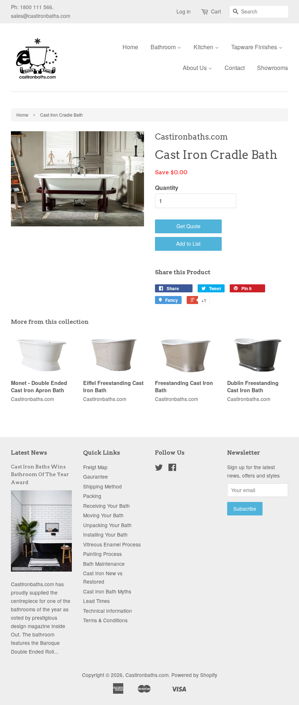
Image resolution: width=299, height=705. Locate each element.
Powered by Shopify (194, 674)
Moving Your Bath (103, 515)
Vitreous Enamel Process (112, 544)
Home (130, 47)
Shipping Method (102, 486)
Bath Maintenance (104, 563)
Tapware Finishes (255, 47)
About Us (195, 67)
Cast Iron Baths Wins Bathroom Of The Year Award (40, 475)
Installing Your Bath (105, 534)
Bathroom (164, 47)
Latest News (29, 452)
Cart (216, 11)
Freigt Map (95, 467)
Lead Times (96, 600)
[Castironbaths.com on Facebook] (172, 468)
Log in (183, 11)
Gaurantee (95, 476)
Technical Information (107, 610)
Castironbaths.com (146, 674)
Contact (235, 67)
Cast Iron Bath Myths (107, 591)
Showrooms (272, 67)
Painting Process (102, 553)
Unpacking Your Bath (107, 525)
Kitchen (204, 47)
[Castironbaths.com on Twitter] (159, 468)
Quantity (166, 187)
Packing (92, 495)
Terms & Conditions (105, 620)
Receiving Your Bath (106, 505)
